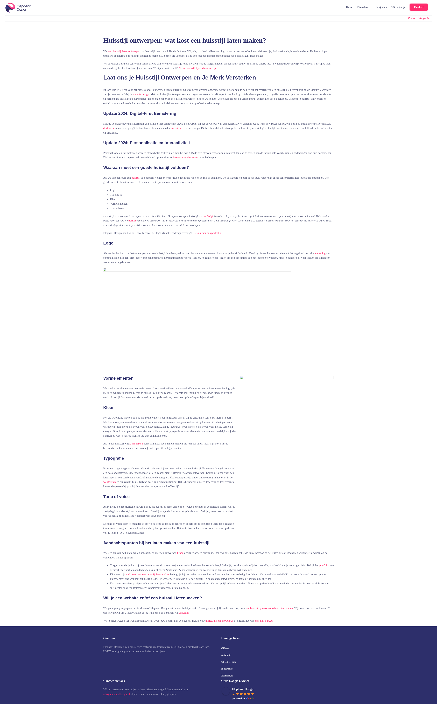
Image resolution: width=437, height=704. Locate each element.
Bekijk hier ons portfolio (207, 233)
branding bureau (264, 620)
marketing (320, 253)
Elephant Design (242, 689)
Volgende (424, 18)
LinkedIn (184, 612)
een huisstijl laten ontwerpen (124, 51)
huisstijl (136, 177)
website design (141, 94)
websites (176, 128)
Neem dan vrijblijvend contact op (197, 68)
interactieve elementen (185, 157)
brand (180, 552)
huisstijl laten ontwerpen (219, 620)
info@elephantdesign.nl (116, 694)
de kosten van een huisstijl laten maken (148, 574)
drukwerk (108, 128)
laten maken (136, 443)
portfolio (324, 565)
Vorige (411, 18)
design (132, 220)
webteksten (109, 481)
